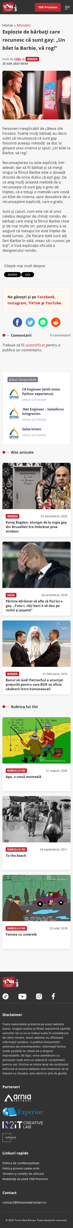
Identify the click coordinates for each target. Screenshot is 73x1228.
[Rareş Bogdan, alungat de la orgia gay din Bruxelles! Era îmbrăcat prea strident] (36, 500)
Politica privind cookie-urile (20, 1168)
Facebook (46, 296)
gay (27, 275)
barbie (12, 275)
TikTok (34, 302)
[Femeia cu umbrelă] (36, 912)
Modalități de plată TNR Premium (25, 1179)
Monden (24, 25)
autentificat (35, 345)
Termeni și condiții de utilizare (23, 1174)
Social (11, 595)
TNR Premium (48, 7)
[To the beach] (36, 833)
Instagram (17, 302)
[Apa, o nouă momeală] (36, 754)
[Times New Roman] (9, 7)
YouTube (53, 302)
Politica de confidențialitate (20, 1163)
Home (7, 25)
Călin (17, 59)
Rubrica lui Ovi (16, 770)
